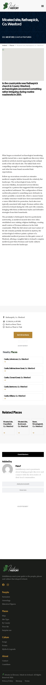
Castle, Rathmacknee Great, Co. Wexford (19, 368)
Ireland (4, 45)
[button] (5, 361)
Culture (5, 637)
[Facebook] (3, 585)
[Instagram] (8, 585)
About (5, 656)
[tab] (23, 454)
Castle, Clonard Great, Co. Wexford (17, 377)
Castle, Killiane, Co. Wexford (14, 396)
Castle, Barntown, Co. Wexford (15, 387)
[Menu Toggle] (42, 6)
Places (12, 45)
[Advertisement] (23, 127)
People (5, 592)
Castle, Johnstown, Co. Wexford (16, 359)
